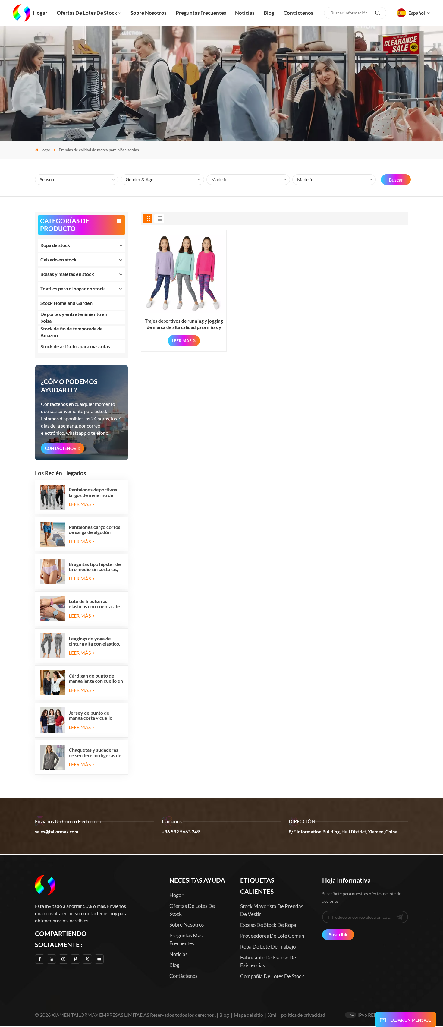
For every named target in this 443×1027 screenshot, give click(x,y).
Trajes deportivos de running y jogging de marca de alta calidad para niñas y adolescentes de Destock (184, 324)
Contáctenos (298, 13)
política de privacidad (303, 1015)
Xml (272, 1015)
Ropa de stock (55, 245)
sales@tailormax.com (56, 831)
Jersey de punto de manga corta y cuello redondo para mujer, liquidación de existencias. (90, 715)
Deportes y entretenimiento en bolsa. (73, 317)
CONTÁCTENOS (60, 448)
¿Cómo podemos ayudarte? (69, 385)
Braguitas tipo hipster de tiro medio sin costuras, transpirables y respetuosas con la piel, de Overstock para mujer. (96, 566)
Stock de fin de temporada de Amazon (71, 332)
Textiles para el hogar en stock (72, 288)
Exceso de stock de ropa (268, 925)
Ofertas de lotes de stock (87, 13)
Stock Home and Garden (66, 303)
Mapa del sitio (249, 1015)
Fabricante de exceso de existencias (268, 961)
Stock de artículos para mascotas (75, 346)
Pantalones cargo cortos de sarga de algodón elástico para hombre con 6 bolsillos (95, 529)
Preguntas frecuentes (201, 13)
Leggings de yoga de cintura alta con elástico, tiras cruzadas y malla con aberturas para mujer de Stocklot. (96, 641)
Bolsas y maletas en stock (67, 274)
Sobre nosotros (148, 13)
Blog (269, 13)
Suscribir (338, 934)
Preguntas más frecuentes (186, 939)
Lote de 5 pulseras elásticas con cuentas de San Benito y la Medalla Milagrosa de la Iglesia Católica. (94, 604)
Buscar (396, 179)
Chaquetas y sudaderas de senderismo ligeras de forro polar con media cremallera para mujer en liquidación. (95, 752)
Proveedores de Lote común (272, 936)
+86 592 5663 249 (181, 831)
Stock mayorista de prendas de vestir (271, 910)
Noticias (244, 13)
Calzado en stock (58, 259)
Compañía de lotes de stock (272, 976)
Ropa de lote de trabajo (268, 946)
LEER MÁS (80, 504)
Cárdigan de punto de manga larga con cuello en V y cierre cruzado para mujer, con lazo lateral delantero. (96, 678)
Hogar (40, 13)
